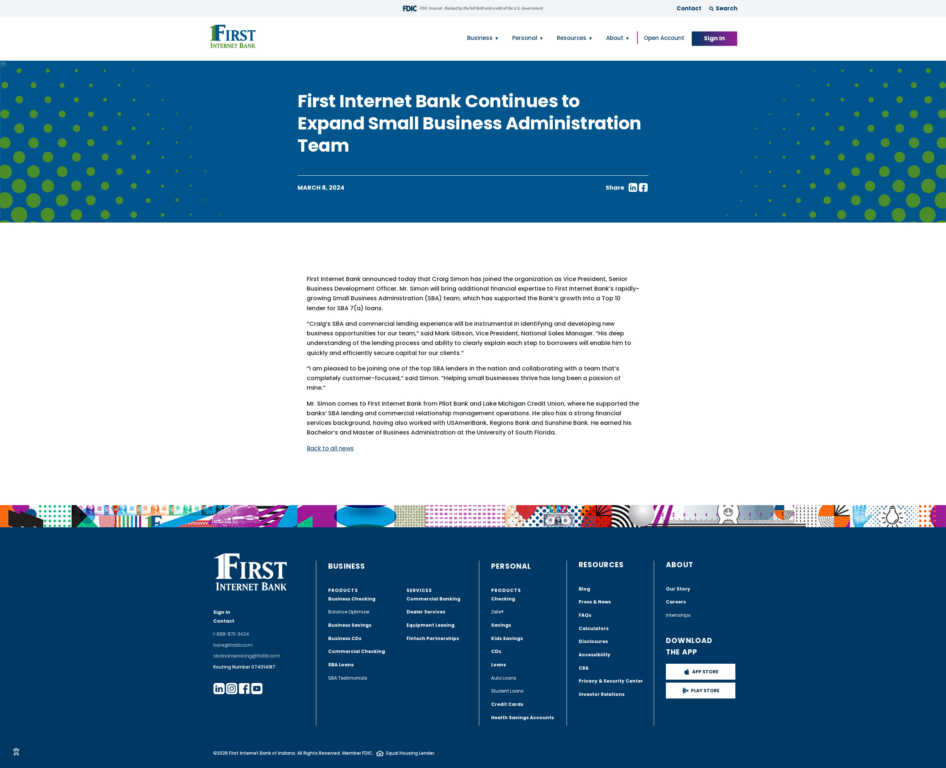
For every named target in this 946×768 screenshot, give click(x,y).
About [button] (614, 38)
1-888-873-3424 (231, 634)
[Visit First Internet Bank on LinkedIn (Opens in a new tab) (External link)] (219, 688)
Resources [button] (571, 38)
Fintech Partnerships (432, 638)
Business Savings (349, 625)
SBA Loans (341, 665)
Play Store (705, 690)
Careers (676, 602)
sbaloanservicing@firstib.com (246, 656)
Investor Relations (602, 694)
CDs (496, 651)
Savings (501, 625)
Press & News (595, 602)
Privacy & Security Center (611, 681)
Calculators (594, 628)
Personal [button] (524, 38)
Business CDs (344, 638)
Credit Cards (507, 704)
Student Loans (507, 691)
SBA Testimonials (347, 678)
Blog (584, 589)
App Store (705, 672)
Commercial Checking (356, 651)
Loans (498, 665)
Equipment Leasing (430, 625)
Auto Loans (503, 678)
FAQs (585, 615)
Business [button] (480, 38)
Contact (689, 8)
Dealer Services (425, 612)
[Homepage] (232, 36)
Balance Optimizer (349, 612)
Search (726, 8)
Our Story (678, 589)
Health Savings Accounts (522, 717)
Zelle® (497, 612)
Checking (503, 599)
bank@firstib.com (233, 645)
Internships (678, 615)
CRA (584, 668)
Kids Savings (507, 638)
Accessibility (594, 655)
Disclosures (593, 641)
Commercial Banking (433, 599)
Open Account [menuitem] (664, 38)
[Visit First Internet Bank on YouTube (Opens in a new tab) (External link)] (257, 688)
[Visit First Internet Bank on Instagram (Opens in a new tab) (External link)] (232, 688)
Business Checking (351, 599)
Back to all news (330, 448)
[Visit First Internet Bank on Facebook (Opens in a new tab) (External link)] (244, 688)
